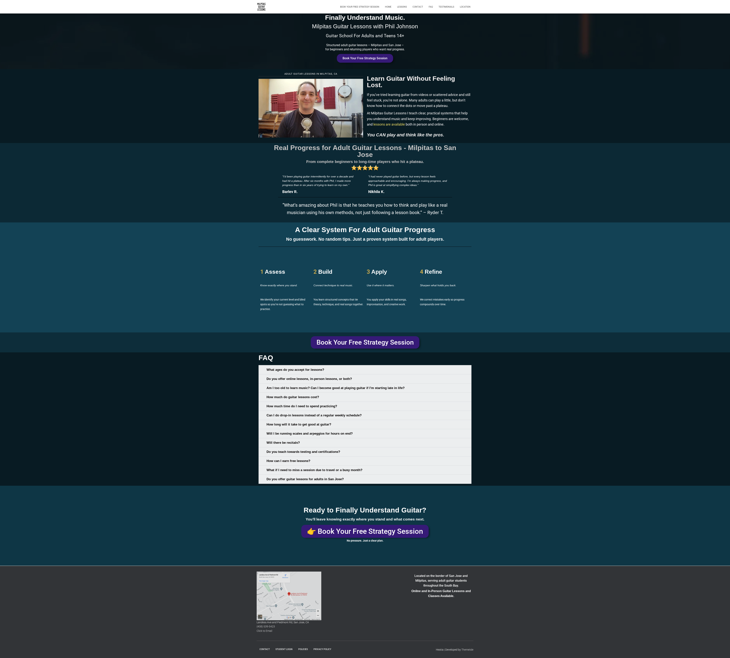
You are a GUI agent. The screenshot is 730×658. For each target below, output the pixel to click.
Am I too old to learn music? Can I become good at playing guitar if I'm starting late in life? (336, 388)
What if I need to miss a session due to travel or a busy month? (314, 470)
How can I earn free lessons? (288, 461)
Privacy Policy (322, 649)
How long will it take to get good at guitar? (299, 424)
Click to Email (264, 630)
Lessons (402, 7)
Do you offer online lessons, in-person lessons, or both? (309, 379)
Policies (303, 649)
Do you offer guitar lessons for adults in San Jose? (305, 479)
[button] (310, 108)
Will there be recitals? (283, 442)
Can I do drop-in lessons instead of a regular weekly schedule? (314, 415)
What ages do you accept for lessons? (295, 370)
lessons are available (389, 124)
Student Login (284, 649)
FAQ (431, 7)
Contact (418, 7)
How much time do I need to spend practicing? (302, 406)
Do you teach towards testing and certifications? (303, 452)
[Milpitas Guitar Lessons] (261, 7)
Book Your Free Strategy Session (359, 7)
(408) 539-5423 (266, 626)
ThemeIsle (467, 649)
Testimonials (446, 7)
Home (388, 7)
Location (465, 7)
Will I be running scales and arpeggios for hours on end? (310, 433)
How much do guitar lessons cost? (293, 397)
